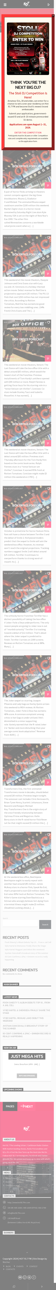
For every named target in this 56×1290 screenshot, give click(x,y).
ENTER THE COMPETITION (28, 132)
